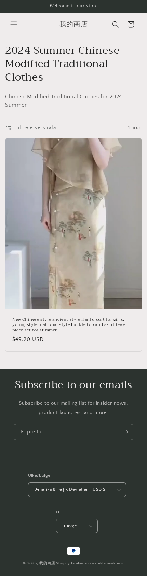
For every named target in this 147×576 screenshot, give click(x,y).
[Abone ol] (125, 432)
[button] (13, 24)
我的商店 (47, 563)
